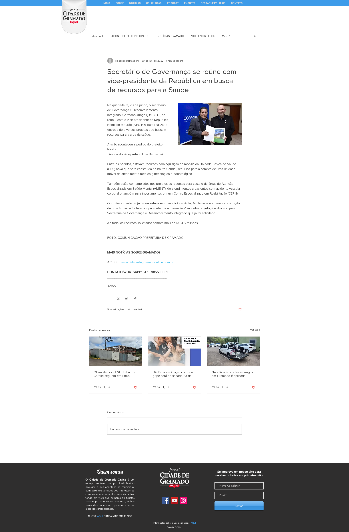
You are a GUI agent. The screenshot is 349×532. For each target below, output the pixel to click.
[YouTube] (174, 500)
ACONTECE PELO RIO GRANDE (130, 35)
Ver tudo (255, 329)
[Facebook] (165, 500)
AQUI (193, 523)
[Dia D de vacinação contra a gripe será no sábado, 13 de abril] (174, 351)
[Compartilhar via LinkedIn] (127, 298)
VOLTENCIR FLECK (203, 35)
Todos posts (96, 35)
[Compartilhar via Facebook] (109, 298)
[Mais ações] (239, 61)
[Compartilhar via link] (135, 298)
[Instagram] (183, 500)
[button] (153, 3)
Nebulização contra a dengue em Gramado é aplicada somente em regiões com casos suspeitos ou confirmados (232, 374)
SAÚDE (112, 285)
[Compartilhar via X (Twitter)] (118, 298)
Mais (224, 35)
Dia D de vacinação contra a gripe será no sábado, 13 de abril (173, 374)
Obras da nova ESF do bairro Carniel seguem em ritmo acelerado (114, 374)
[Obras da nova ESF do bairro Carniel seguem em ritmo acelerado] (115, 351)
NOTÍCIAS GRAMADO (170, 35)
